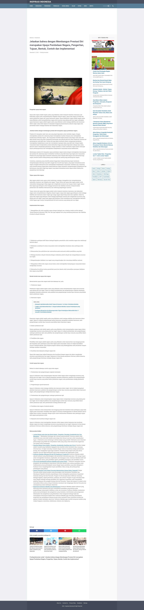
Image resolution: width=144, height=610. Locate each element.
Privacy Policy (72, 603)
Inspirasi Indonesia (40, 2)
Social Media (106, 176)
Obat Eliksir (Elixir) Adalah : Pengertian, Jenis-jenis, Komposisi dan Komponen (102, 101)
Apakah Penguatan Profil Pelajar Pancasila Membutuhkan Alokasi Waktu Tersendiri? (55, 470)
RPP (101, 176)
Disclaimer (79, 603)
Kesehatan (38, 6)
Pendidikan (47, 6)
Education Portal (66, 607)
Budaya (108, 168)
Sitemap (85, 603)
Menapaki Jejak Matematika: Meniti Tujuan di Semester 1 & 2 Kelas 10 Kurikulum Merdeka (56, 304)
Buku (85, 6)
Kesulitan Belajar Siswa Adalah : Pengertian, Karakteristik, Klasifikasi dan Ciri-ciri (54, 445)
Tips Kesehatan (73, 607)
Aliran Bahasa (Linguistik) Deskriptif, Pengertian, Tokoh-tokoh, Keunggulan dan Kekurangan (103, 134)
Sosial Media (65, 6)
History (109, 171)
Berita (91, 6)
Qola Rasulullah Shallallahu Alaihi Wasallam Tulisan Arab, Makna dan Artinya (102, 112)
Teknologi (56, 6)
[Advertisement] (72, 21)
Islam (73, 6)
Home (31, 6)
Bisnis (103, 168)
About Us (59, 603)
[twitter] (51, 530)
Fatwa (79, 6)
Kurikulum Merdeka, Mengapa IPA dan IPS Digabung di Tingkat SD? (51, 454)
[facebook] (37, 530)
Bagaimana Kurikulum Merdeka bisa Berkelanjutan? (47, 486)
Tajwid (94, 179)
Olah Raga (106, 174)
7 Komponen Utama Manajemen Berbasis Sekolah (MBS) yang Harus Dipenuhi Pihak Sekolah (103, 123)
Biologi (98, 168)
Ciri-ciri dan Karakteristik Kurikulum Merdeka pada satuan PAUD (50, 461)
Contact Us (65, 603)
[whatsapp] (79, 530)
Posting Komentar (44, 52)
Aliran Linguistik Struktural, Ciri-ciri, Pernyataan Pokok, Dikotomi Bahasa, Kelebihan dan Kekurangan (103, 145)
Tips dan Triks (107, 179)
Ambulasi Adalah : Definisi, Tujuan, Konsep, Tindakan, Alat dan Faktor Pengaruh (102, 91)
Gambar (103, 171)
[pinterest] (65, 530)
